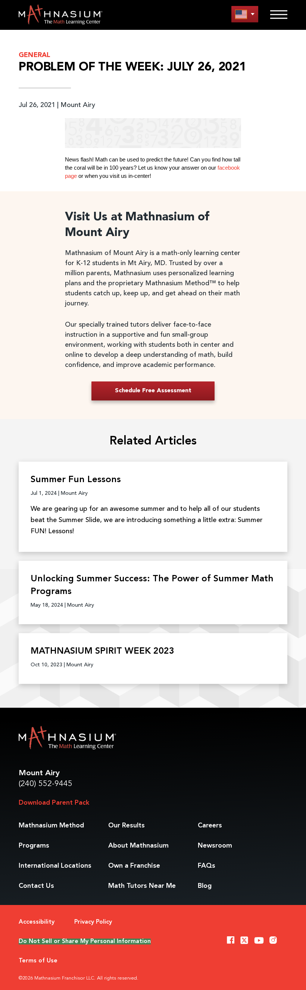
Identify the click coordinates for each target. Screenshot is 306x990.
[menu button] (244, 14)
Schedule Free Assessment (153, 391)
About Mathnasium (138, 845)
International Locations (55, 865)
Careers (210, 825)
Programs (34, 845)
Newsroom (215, 845)
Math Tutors (142, 886)
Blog (205, 886)
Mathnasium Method (51, 825)
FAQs (206, 865)
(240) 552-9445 (45, 784)
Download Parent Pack (54, 802)
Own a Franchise (134, 865)
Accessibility (36, 922)
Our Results (126, 825)
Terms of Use (38, 961)
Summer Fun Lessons (76, 479)
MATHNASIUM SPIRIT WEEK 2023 (102, 651)
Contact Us (36, 886)
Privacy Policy (93, 922)
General (34, 55)
